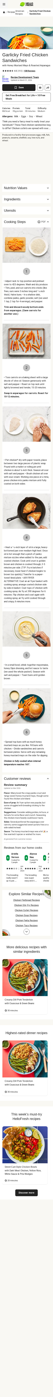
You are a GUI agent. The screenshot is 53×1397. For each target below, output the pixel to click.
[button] (26, 199)
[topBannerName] (26, 21)
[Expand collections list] (27, 932)
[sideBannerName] (26, 163)
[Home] (4, 12)
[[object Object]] (40, 88)
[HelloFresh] (26, 4)
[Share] (48, 88)
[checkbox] (3, 71)
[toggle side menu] (4, 4)
